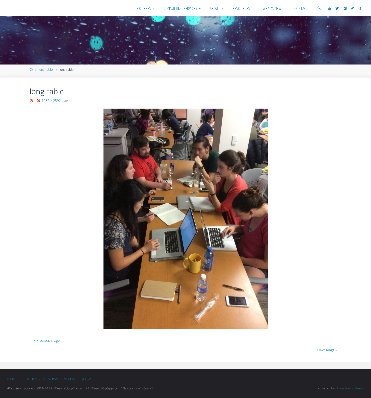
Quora (86, 379)
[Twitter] (337, 8)
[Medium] (352, 8)
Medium (70, 379)
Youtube (13, 379)
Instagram (50, 379)
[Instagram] (345, 8)
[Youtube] (329, 8)
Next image (326, 350)
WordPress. (356, 388)
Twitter (31, 379)
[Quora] (359, 8)
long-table (46, 70)
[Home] (31, 70)
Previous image (48, 340)
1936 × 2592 (52, 100)
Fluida (339, 388)
